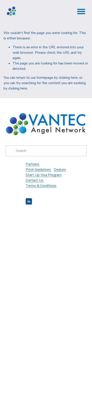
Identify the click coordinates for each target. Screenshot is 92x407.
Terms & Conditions (41, 185)
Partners (32, 164)
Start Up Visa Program (43, 175)
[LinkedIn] (29, 201)
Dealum (60, 169)
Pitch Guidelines (38, 169)
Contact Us (34, 180)
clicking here (68, 77)
